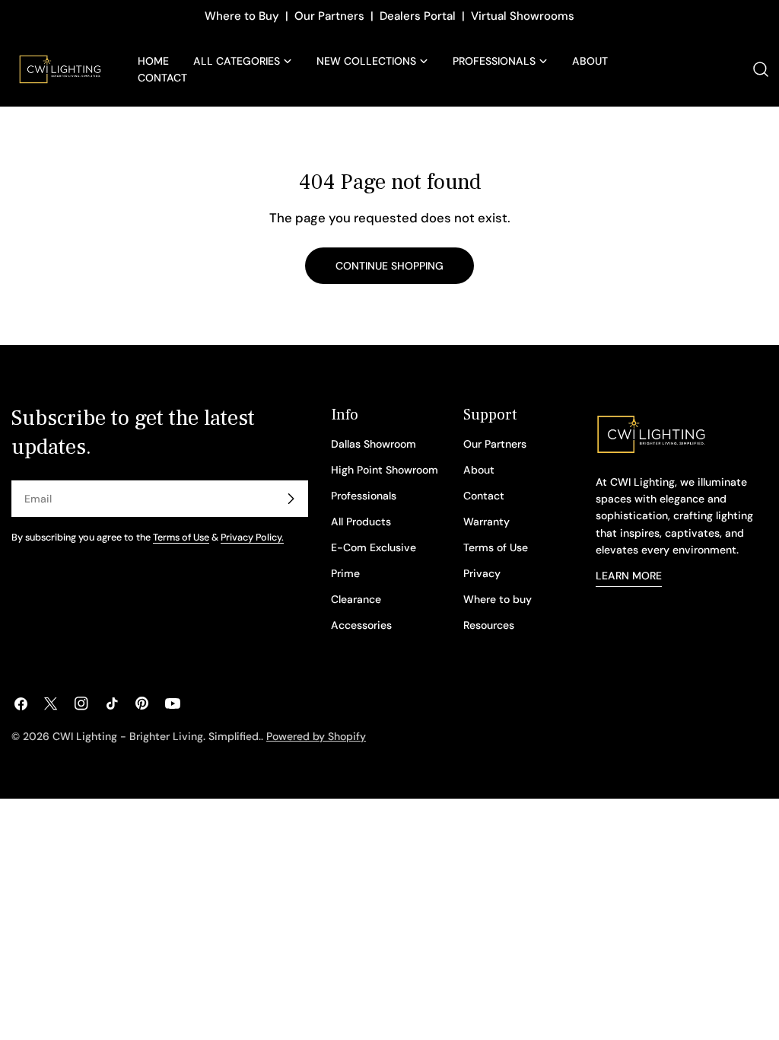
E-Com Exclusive (373, 547)
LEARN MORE (629, 575)
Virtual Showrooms (522, 16)
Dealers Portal (418, 16)
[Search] (761, 69)
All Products (361, 521)
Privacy (482, 573)
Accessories (361, 625)
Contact (483, 495)
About (478, 470)
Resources (488, 625)
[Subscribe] (291, 499)
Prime (345, 573)
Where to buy (497, 599)
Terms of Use (181, 537)
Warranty (486, 521)
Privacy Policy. (252, 537)
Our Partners (329, 16)
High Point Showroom (384, 470)
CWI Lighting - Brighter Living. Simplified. (156, 736)
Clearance (356, 599)
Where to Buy (242, 16)
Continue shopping (389, 266)
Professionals (363, 495)
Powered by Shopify (316, 736)
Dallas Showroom (373, 444)
